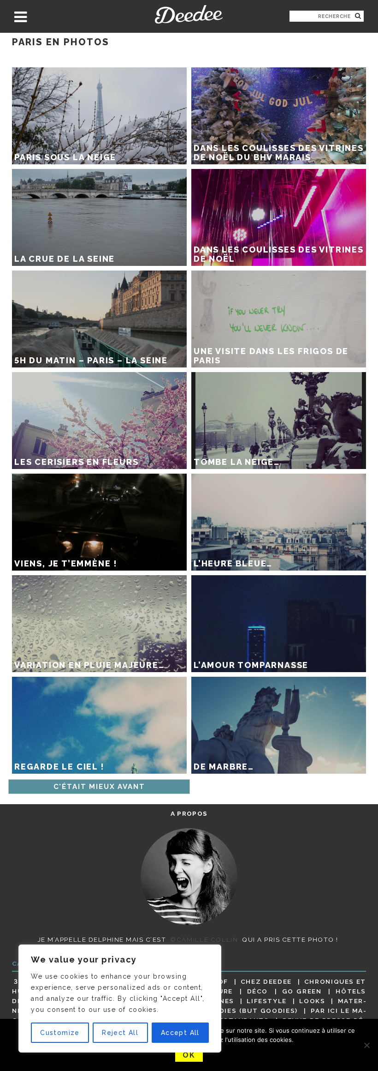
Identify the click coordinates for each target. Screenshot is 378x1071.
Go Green (302, 991)
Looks (312, 1001)
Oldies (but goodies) (253, 1010)
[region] (119, 999)
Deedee (188, 14)
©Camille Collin (204, 939)
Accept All (180, 1032)
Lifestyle (267, 1001)
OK (189, 1055)
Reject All (120, 1032)
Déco (257, 991)
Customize (60, 1032)
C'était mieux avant (99, 786)
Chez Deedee (266, 981)
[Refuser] (366, 1045)
